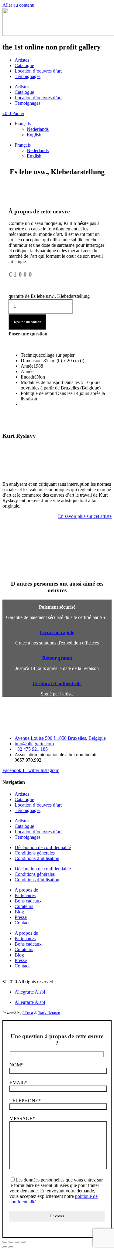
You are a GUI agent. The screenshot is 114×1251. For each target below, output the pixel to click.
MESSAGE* (22, 1118)
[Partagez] (17, 1242)
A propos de (26, 889)
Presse (21, 917)
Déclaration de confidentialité (43, 847)
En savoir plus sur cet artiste (85, 516)
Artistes (22, 60)
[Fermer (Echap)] (23, 1242)
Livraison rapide (57, 632)
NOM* (16, 1064)
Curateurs (24, 906)
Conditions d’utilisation (37, 858)
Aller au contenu (18, 5)
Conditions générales (35, 852)
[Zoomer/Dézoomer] (4, 1242)
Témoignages (27, 76)
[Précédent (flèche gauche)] (4, 1247)
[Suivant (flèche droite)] (11, 1247)
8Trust (27, 1013)
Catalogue (24, 65)
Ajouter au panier (27, 322)
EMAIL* (18, 1082)
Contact (22, 922)
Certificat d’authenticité (57, 683)
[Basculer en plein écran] (11, 1242)
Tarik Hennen (49, 1013)
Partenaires (25, 895)
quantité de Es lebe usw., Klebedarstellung (49, 296)
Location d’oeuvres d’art (38, 70)
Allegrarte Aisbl (30, 991)
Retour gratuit (57, 658)
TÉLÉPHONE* (25, 1100)
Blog (19, 911)
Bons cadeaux (28, 900)
